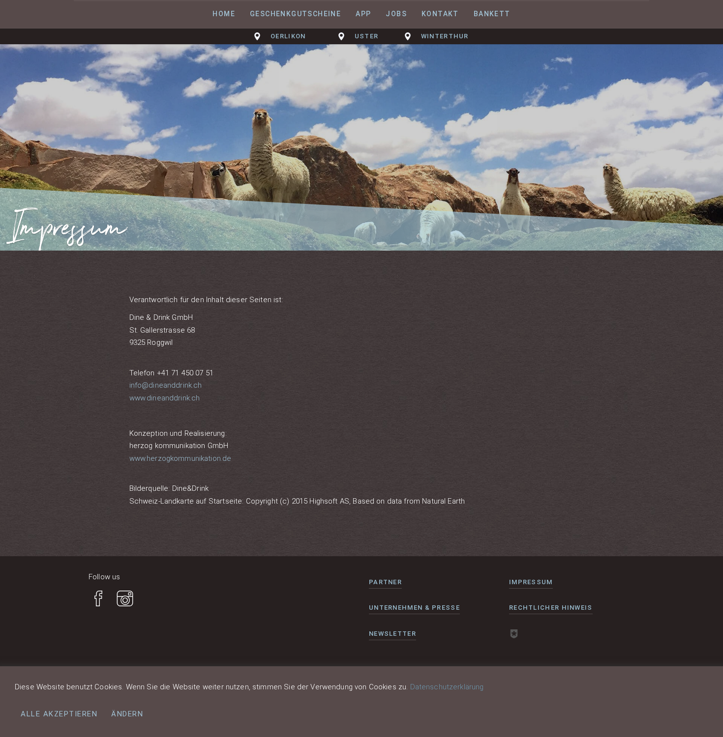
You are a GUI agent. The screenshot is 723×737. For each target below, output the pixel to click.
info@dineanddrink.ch (165, 385)
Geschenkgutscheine (295, 14)
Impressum (531, 582)
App (363, 14)
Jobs (396, 14)
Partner (385, 582)
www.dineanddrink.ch (164, 398)
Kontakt (440, 14)
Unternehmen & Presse (414, 607)
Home (223, 14)
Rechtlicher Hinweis (551, 607)
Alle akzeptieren (59, 713)
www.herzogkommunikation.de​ (180, 458)
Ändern (127, 713)
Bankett (492, 14)
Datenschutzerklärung (447, 686)
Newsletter (392, 633)
